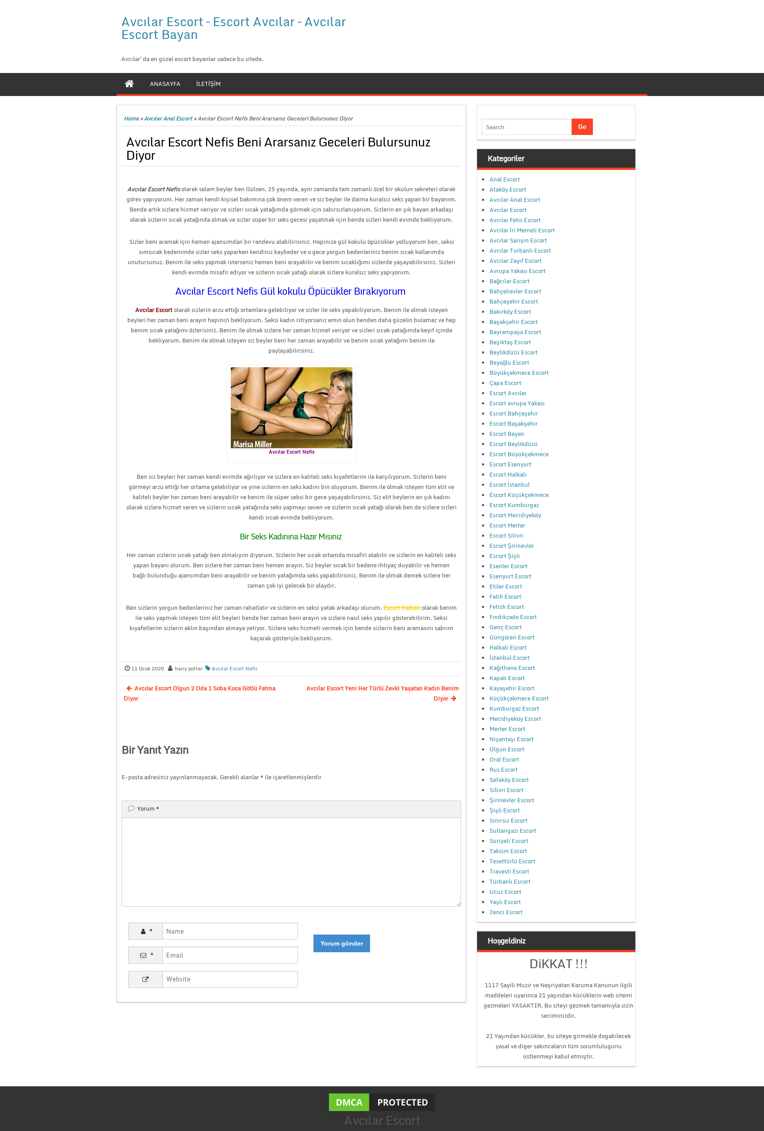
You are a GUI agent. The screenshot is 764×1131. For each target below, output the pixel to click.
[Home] (129, 83)
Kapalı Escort (507, 678)
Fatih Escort (505, 596)
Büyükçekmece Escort (519, 372)
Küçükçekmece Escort (519, 698)
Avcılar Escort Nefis (234, 669)
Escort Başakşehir (513, 423)
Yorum (148, 808)
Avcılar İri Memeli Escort (522, 230)
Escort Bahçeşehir (513, 413)
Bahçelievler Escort (515, 291)
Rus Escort (503, 769)
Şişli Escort (504, 810)
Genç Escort (505, 627)
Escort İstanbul (509, 484)
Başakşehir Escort (513, 322)
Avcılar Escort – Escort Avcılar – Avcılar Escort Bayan (233, 27)
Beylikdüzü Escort (513, 352)
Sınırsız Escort (508, 820)
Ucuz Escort (505, 891)
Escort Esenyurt (510, 464)
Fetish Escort (506, 607)
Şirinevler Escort (511, 800)
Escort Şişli (504, 556)
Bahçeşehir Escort (513, 301)
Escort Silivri (506, 535)
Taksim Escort (508, 851)
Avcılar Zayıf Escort (515, 260)
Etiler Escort (505, 586)
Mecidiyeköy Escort (515, 718)
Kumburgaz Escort (514, 708)
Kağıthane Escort (512, 668)
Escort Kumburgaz (514, 505)
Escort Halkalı (508, 474)
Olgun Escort (506, 749)
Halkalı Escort (508, 647)
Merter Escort (507, 729)
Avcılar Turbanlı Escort (520, 250)
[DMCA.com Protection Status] (382, 1101)
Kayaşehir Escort (512, 688)
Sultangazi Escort (512, 830)
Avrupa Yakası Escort (517, 271)
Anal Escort (504, 179)
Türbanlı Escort (510, 881)
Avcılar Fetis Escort (515, 220)
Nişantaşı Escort (511, 739)
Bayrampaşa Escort (515, 332)
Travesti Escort (509, 871)
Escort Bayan (506, 434)
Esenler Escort (508, 566)
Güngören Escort (512, 637)
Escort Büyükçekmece (519, 454)
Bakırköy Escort (510, 311)
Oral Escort (504, 759)
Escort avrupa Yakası (517, 403)
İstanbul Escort (509, 657)
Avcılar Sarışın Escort (518, 240)
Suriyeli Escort (508, 841)
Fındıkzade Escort (513, 617)
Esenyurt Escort (510, 576)
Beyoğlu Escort (509, 362)
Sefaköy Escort (509, 780)
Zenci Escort (506, 912)
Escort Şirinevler (511, 545)
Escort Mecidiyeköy (515, 515)
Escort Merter (507, 525)
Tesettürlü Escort (512, 861)
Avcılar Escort (508, 210)
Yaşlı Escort (505, 902)
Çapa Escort (505, 383)
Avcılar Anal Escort (168, 118)
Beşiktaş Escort (510, 342)
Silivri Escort (506, 790)
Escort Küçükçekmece (519, 495)
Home (131, 118)
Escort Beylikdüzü (513, 444)
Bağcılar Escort (509, 281)
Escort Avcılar (508, 393)
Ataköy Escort (507, 189)
